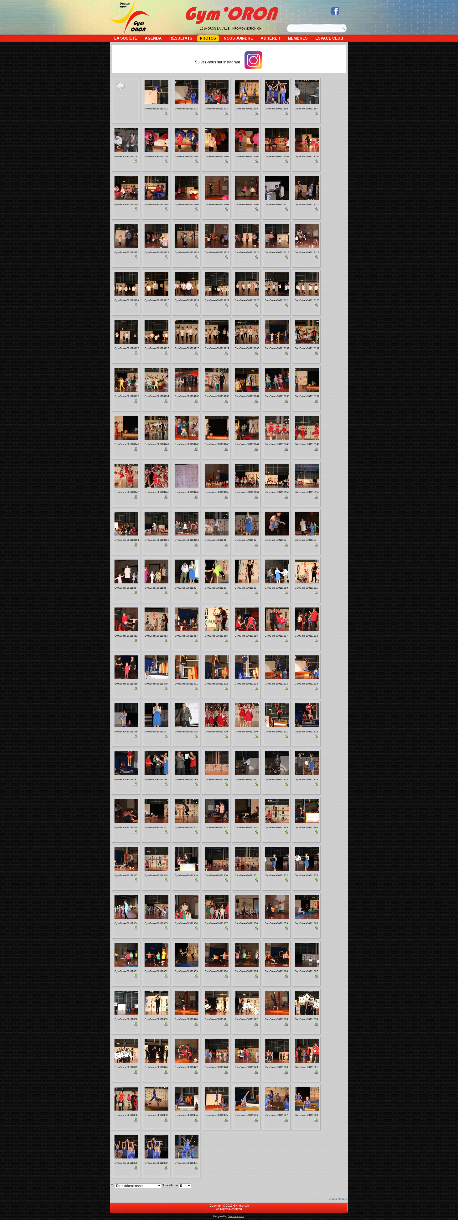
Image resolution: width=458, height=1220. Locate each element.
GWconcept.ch (236, 1216)
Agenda (153, 38)
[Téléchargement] (165, 114)
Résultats (180, 38)
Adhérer (270, 38)
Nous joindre (238, 38)
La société (125, 38)
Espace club (329, 38)
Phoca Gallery (338, 1199)
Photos (208, 38)
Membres (298, 38)
